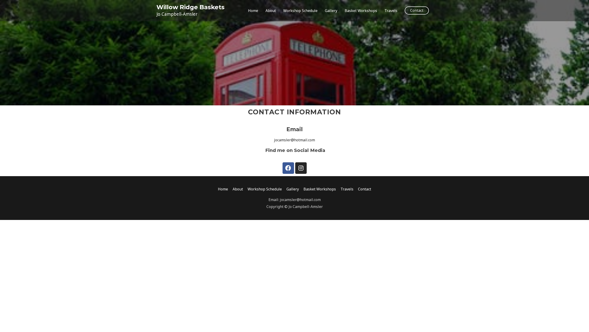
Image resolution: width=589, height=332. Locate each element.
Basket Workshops (361, 10)
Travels (390, 10)
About (271, 10)
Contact (364, 189)
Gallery (331, 10)
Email (294, 129)
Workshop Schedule (300, 10)
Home (253, 10)
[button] (417, 10)
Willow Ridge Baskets (190, 7)
